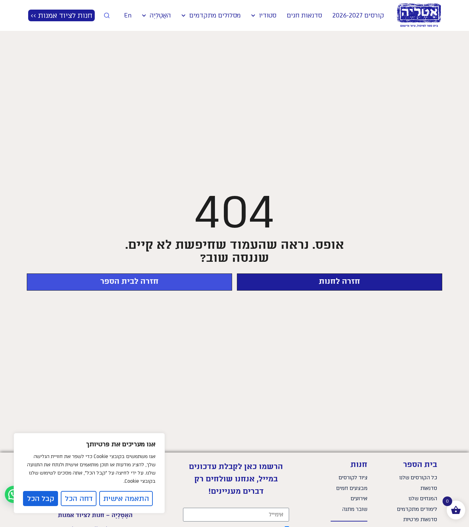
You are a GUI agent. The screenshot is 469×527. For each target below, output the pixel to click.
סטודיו (267, 15)
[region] (89, 473)
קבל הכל (40, 498)
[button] (13, 494)
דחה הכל (79, 498)
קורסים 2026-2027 (358, 15)
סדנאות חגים (304, 15)
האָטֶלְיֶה (160, 15)
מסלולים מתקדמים (215, 15)
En (127, 15)
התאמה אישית (126, 498)
